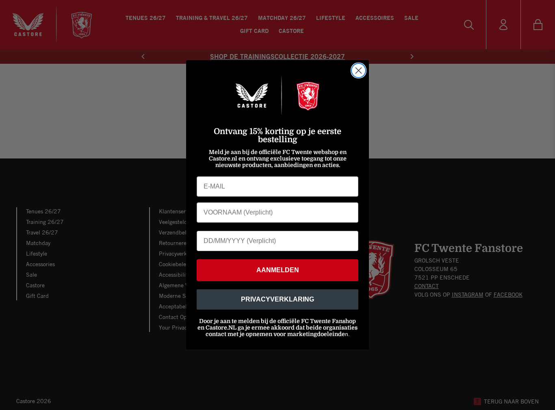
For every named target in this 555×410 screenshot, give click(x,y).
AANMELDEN (277, 270)
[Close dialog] (358, 70)
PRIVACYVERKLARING (277, 299)
